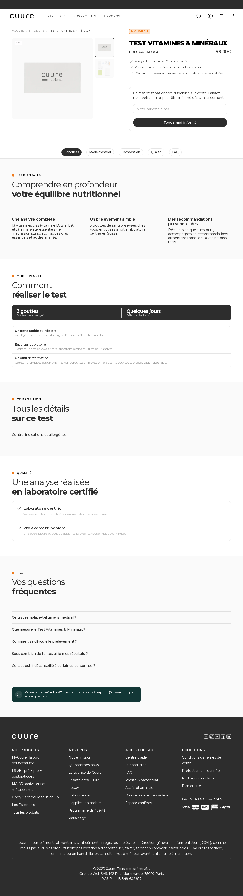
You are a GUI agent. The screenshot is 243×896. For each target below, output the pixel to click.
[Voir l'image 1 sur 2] (104, 47)
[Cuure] (25, 736)
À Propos (111, 16)
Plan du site (191, 786)
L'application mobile (85, 803)
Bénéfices (72, 152)
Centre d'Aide (57, 692)
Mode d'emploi (100, 152)
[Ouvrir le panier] (221, 16)
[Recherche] (199, 16)
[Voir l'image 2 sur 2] (104, 68)
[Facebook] (223, 736)
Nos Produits (84, 16)
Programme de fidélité (87, 810)
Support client (136, 765)
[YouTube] (217, 736)
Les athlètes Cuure (84, 780)
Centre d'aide (136, 757)
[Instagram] (206, 736)
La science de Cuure (85, 772)
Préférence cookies (198, 778)
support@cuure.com (112, 692)
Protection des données (201, 771)
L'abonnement (81, 795)
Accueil (18, 30)
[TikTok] (211, 736)
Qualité (156, 152)
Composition (131, 152)
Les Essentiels (23, 805)
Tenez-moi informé (180, 122)
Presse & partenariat (141, 780)
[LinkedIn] (228, 736)
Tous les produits (25, 812)
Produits (36, 30)
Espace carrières (138, 803)
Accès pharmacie (139, 788)
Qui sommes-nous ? (85, 765)
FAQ (175, 152)
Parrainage (77, 818)
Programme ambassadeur (146, 795)
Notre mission (80, 757)
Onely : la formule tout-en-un (35, 797)
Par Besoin (56, 16)
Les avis (75, 788)
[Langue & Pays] (210, 16)
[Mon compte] (232, 16)
